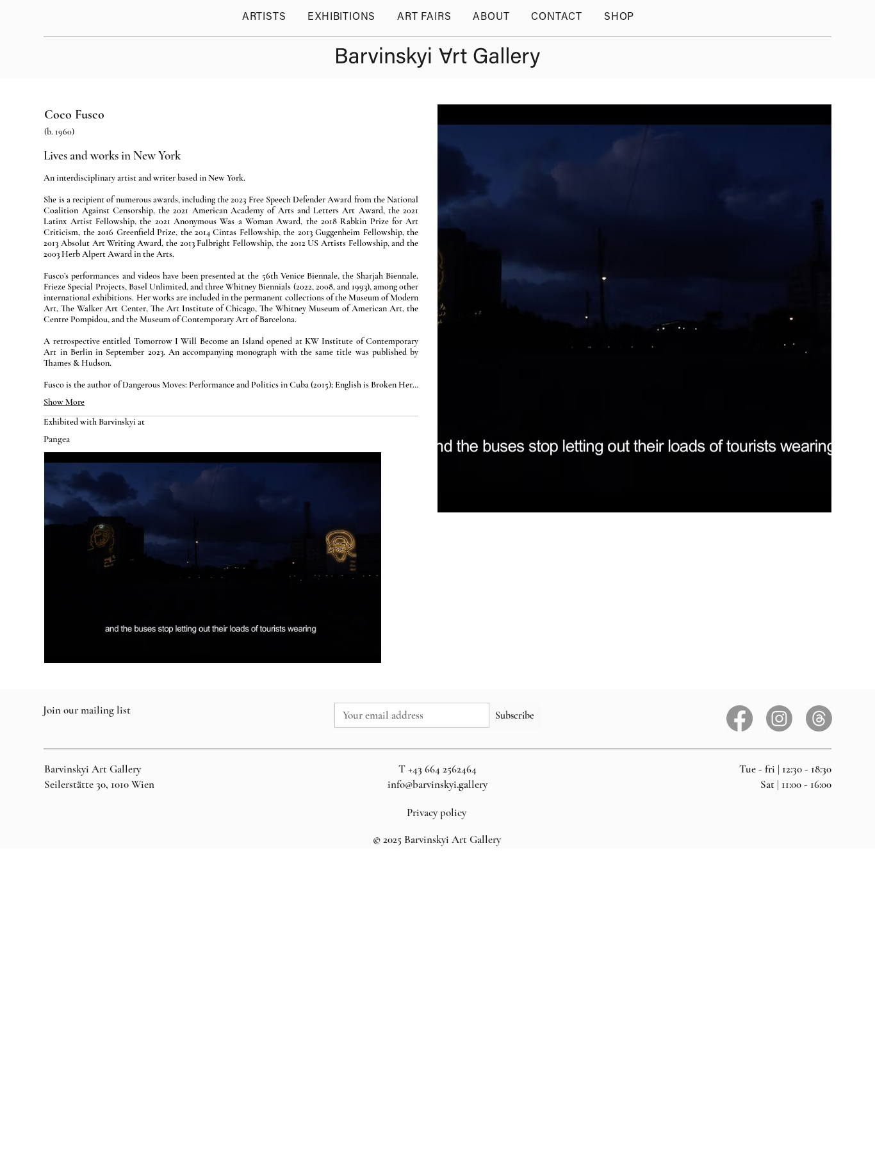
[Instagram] (779, 718)
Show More (64, 401)
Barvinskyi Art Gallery (92, 769)
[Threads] (819, 718)
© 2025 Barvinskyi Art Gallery (437, 839)
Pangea (57, 439)
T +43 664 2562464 (437, 769)
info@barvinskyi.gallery (437, 784)
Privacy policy (436, 812)
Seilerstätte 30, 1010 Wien (99, 784)
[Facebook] (739, 718)
